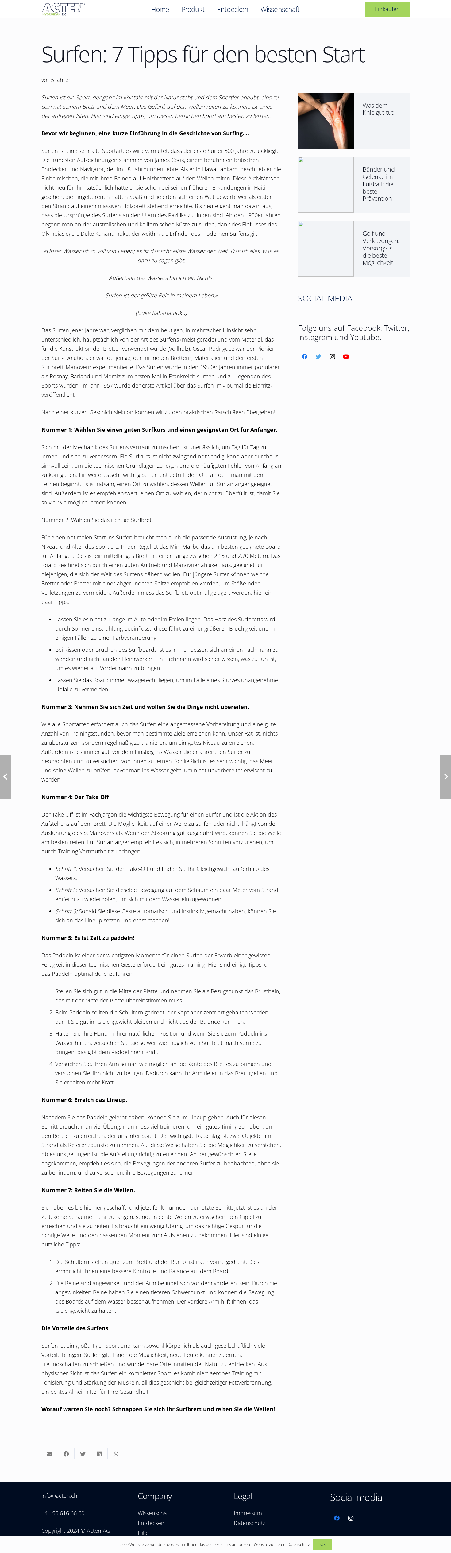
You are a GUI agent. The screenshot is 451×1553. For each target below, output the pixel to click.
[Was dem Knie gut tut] (326, 97)
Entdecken (151, 1523)
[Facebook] (305, 357)
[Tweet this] (83, 1453)
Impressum (248, 1513)
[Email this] (49, 1453)
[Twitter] (319, 357)
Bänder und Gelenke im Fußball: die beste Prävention (379, 184)
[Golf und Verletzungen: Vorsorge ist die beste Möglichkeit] (326, 225)
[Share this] (66, 1453)
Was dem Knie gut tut (378, 109)
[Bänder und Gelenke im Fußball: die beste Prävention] (326, 161)
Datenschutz (249, 1523)
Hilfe (143, 1532)
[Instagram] (332, 357)
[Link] (63, 9)
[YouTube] (346, 357)
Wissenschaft (154, 1513)
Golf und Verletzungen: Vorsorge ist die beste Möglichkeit (381, 248)
